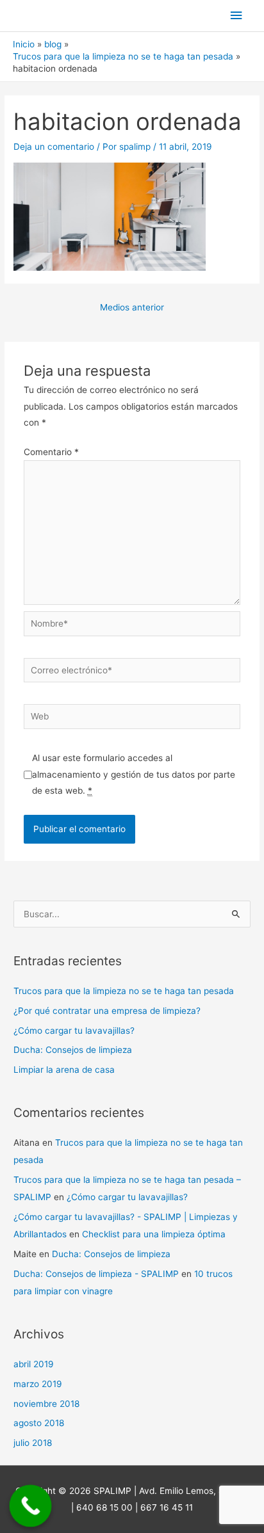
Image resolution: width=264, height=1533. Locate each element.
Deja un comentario (53, 146)
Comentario (51, 452)
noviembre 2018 (46, 1404)
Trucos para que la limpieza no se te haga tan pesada (123, 991)
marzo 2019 (37, 1384)
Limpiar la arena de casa (64, 1069)
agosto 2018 (38, 1423)
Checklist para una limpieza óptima (154, 1234)
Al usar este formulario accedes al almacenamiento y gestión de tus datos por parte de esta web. (133, 774)
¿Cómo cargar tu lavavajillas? (74, 1030)
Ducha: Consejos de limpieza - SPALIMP (96, 1274)
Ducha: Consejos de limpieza (72, 1050)
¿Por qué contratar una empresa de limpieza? (107, 1011)
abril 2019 (33, 1364)
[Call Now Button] (31, 1506)
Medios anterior (132, 307)
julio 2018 (32, 1443)
